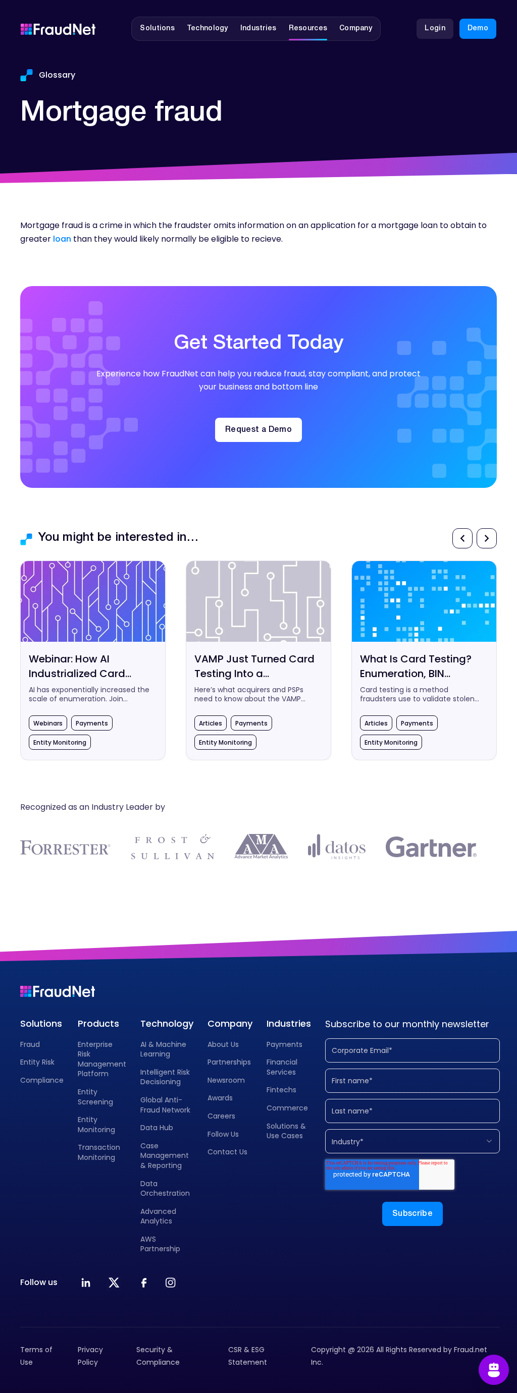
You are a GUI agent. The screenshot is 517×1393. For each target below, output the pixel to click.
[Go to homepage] (58, 28)
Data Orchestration (165, 1189)
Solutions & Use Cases (286, 1131)
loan (62, 239)
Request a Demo (258, 429)
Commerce (287, 1108)
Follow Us (223, 1134)
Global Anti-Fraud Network (165, 1105)
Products (98, 1023)
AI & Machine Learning (163, 1049)
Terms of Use (36, 1356)
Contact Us (227, 1152)
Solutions (41, 1023)
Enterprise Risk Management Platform (102, 1059)
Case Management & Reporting (164, 1156)
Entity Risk (37, 1062)
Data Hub (156, 1128)
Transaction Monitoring (99, 1152)
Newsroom (226, 1080)
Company (230, 1023)
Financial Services (282, 1067)
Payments (284, 1044)
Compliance (42, 1080)
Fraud (30, 1044)
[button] (157, 28)
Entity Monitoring (96, 1125)
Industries (289, 1023)
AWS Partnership (160, 1244)
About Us (223, 1044)
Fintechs (281, 1090)
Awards (220, 1098)
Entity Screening (95, 1097)
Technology (166, 1023)
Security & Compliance (158, 1356)
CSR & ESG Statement (247, 1356)
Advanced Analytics (158, 1216)
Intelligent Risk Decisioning (165, 1077)
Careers (221, 1116)
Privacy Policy (90, 1356)
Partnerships (229, 1062)
